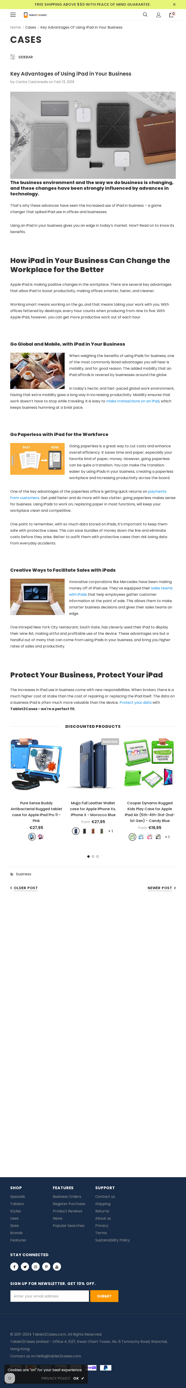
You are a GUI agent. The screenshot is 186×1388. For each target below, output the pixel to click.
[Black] (84, 831)
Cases (30, 27)
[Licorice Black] (158, 837)
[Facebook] (14, 1266)
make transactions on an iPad (132, 401)
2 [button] (93, 856)
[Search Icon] (145, 14)
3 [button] (97, 856)
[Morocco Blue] (75, 831)
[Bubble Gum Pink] (149, 837)
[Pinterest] (46, 1266)
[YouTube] (57, 1266)
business (23, 874)
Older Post (26, 888)
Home (15, 27)
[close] (174, 4)
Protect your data (136, 702)
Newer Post (160, 888)
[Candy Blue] (141, 837)
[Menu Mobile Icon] (13, 14)
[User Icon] (158, 14)
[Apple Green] (132, 837)
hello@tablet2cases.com (58, 1356)
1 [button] (88, 856)
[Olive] (101, 831)
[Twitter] (25, 1266)
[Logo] (35, 15)
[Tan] (93, 831)
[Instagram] (36, 1266)
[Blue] (32, 836)
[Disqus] (93, 966)
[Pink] (40, 836)
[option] (36, 789)
